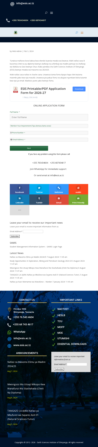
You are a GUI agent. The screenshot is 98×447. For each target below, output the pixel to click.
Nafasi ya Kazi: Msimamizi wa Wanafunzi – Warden (31, 282)
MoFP (60, 327)
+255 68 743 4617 (23, 324)
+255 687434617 (58, 162)
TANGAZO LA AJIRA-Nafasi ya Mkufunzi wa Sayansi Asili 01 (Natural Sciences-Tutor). (45, 275)
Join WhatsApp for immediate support (49, 169)
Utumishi (63, 338)
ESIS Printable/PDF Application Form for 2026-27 (43, 90)
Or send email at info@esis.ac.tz (49, 175)
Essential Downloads (72, 344)
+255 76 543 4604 (23, 317)
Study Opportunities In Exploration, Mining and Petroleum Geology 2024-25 (41, 261)
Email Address (19, 139)
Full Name (15, 112)
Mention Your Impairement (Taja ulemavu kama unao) (31, 126)
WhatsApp (19, 331)
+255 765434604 (20, 20)
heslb (61, 315)
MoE (60, 332)
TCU (59, 321)
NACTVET (63, 309)
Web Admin (17, 51)
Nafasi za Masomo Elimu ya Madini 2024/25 (28, 257)
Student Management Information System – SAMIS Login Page (36, 246)
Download (79, 89)
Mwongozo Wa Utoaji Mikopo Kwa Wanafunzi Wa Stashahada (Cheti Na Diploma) (44, 268)
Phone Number (18, 133)
